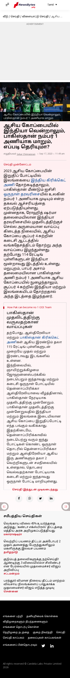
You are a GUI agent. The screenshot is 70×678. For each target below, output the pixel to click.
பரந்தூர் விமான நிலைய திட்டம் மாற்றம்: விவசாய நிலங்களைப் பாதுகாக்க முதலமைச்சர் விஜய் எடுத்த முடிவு (34, 584)
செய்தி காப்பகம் (13, 637)
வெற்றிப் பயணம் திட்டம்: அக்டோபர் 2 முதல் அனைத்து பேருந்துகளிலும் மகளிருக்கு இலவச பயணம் (32, 545)
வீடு (5, 16)
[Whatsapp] (29, 498)
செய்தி (15, 16)
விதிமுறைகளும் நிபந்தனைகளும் (25, 621)
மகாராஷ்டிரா (13, 534)
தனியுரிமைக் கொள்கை (42, 616)
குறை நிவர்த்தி (43, 632)
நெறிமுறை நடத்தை (16, 632)
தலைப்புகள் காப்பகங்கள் (44, 637)
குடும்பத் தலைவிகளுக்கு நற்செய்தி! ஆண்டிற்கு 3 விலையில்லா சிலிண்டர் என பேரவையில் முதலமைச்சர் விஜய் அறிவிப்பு (32, 565)
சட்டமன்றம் (12, 573)
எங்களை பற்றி (13, 616)
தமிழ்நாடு (11, 552)
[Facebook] (18, 498)
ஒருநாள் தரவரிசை (22, 194)
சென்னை (11, 591)
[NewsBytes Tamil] (24, 5)
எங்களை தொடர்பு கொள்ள (21, 627)
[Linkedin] (51, 498)
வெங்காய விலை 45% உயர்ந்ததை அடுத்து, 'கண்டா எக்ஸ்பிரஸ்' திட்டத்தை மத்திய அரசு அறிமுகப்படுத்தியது (33, 527)
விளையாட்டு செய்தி (35, 16)
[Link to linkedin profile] (52, 645)
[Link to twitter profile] (43, 645)
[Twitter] (40, 498)
